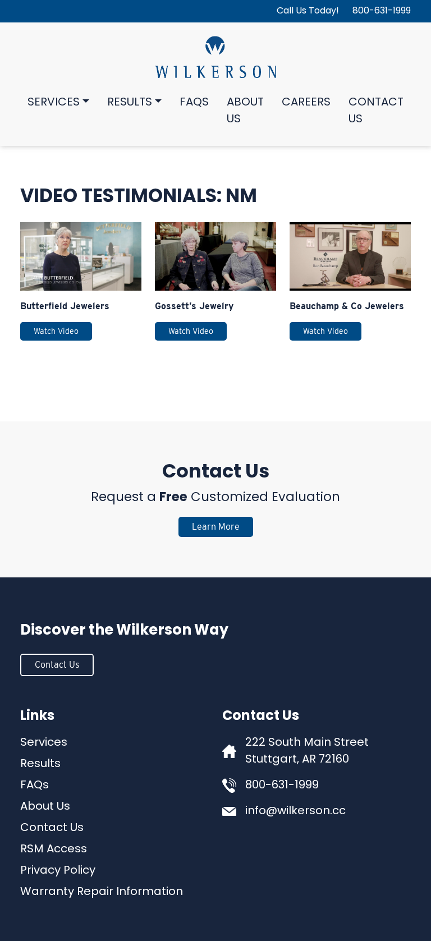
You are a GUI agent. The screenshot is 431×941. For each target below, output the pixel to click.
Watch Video (56, 331)
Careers (306, 102)
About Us (245, 111)
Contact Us (376, 111)
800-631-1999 (381, 11)
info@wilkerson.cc (295, 811)
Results (129, 102)
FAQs (194, 102)
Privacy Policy (57, 870)
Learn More (216, 526)
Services (53, 102)
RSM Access (53, 849)
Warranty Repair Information (101, 892)
